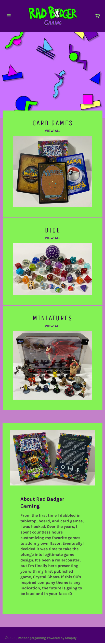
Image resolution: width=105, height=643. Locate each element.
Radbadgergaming (32, 638)
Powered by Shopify (61, 638)
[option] (52, 75)
